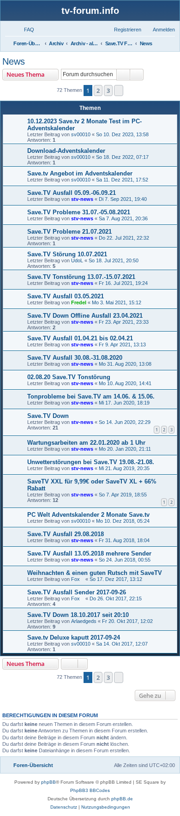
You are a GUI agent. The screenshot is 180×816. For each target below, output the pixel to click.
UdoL (77, 260)
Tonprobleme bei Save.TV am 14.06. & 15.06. (91, 396)
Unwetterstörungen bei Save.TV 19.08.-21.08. (90, 462)
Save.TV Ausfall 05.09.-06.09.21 (71, 192)
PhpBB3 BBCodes (90, 790)
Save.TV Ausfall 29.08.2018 (65, 534)
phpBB (48, 782)
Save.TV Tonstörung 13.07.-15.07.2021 (81, 276)
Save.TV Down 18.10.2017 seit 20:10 (78, 614)
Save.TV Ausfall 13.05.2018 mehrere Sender (89, 553)
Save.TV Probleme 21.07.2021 (69, 231)
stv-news (82, 199)
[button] (118, 90)
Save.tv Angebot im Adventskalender (79, 173)
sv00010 (80, 134)
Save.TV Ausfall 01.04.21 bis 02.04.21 (80, 338)
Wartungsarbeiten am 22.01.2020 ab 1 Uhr (86, 442)
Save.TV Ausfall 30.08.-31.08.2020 (74, 357)
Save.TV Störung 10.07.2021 (67, 254)
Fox (77, 579)
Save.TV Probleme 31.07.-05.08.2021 (78, 212)
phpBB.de (122, 798)
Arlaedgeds (83, 621)
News (13, 61)
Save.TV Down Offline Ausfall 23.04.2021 (85, 315)
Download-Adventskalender (66, 150)
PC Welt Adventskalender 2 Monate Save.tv (88, 514)
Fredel (78, 302)
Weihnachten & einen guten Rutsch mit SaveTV (94, 572)
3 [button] (108, 90)
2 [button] (98, 90)
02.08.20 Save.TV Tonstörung (68, 377)
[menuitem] (25, 29)
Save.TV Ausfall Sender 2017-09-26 (76, 592)
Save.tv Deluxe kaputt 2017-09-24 (73, 637)
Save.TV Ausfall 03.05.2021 (65, 296)
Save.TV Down (48, 415)
